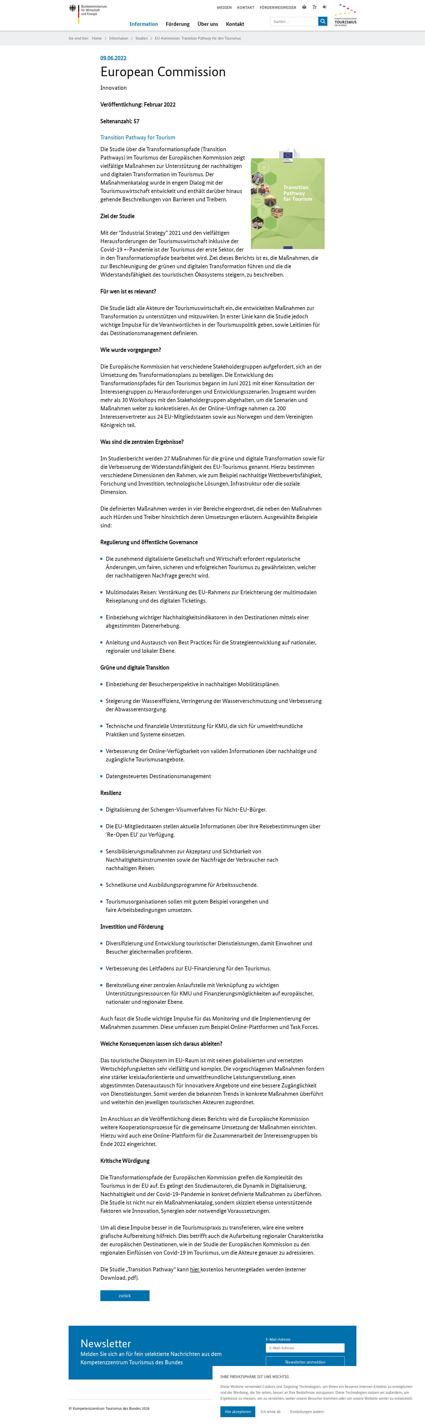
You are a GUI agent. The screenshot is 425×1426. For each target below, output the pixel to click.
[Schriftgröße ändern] (314, 6)
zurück (125, 1295)
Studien (142, 38)
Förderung (178, 24)
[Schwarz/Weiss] (324, 6)
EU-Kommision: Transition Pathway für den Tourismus (198, 38)
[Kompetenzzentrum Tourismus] (88, 15)
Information (144, 24)
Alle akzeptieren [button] (238, 1411)
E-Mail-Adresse (278, 1339)
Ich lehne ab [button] (270, 1411)
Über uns (207, 24)
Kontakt (245, 7)
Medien (224, 7)
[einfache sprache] (304, 6)
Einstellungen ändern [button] (307, 1411)
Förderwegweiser (278, 7)
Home (97, 38)
